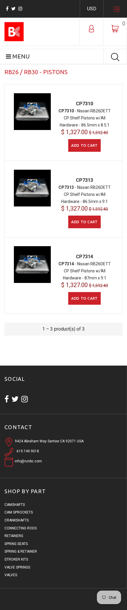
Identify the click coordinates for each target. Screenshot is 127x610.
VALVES (10, 575)
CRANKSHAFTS (16, 520)
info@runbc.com (28, 461)
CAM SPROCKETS (18, 512)
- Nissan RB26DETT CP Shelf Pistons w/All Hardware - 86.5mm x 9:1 (84, 194)
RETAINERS (13, 536)
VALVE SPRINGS (17, 567)
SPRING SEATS (16, 544)
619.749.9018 (28, 451)
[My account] (91, 28)
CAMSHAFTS (14, 505)
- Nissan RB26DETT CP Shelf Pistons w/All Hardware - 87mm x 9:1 (84, 270)
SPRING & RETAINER (20, 551)
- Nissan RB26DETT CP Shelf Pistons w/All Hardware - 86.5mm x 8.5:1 (84, 118)
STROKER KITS (16, 559)
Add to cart (84, 145)
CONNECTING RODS (20, 528)
